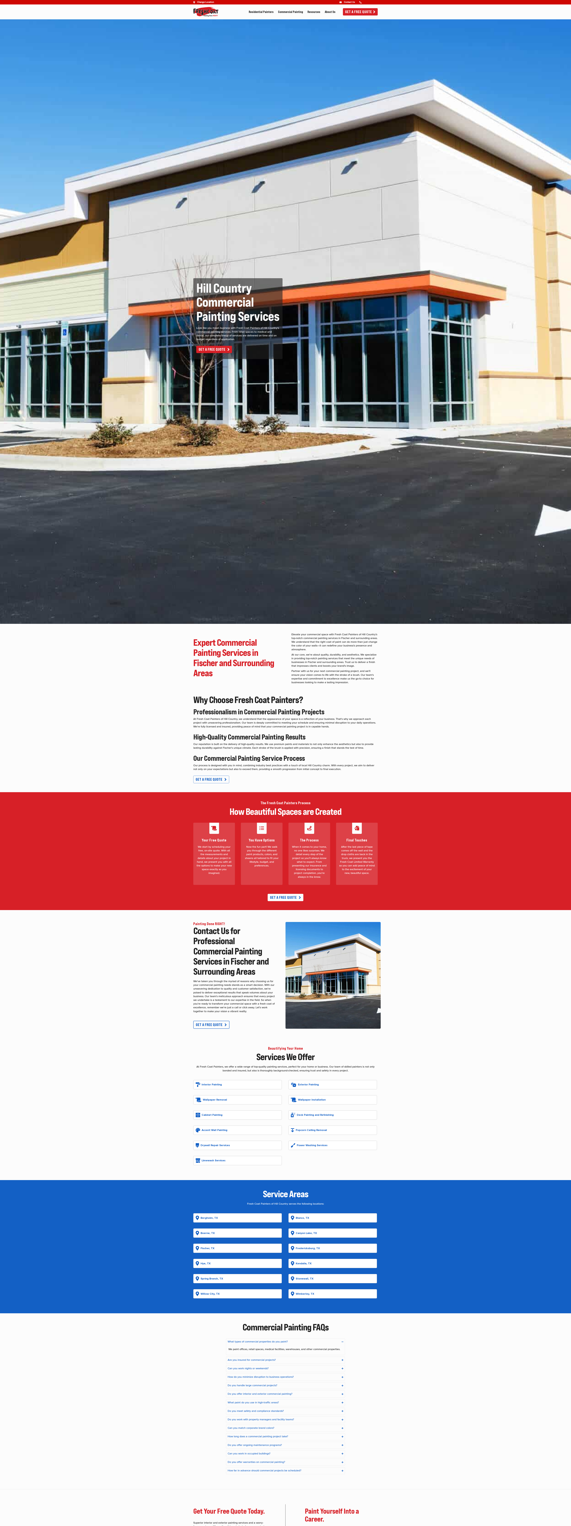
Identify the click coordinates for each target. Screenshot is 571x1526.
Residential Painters (261, 12)
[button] (214, 349)
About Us (330, 12)
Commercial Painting (290, 12)
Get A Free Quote (358, 12)
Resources (314, 12)
